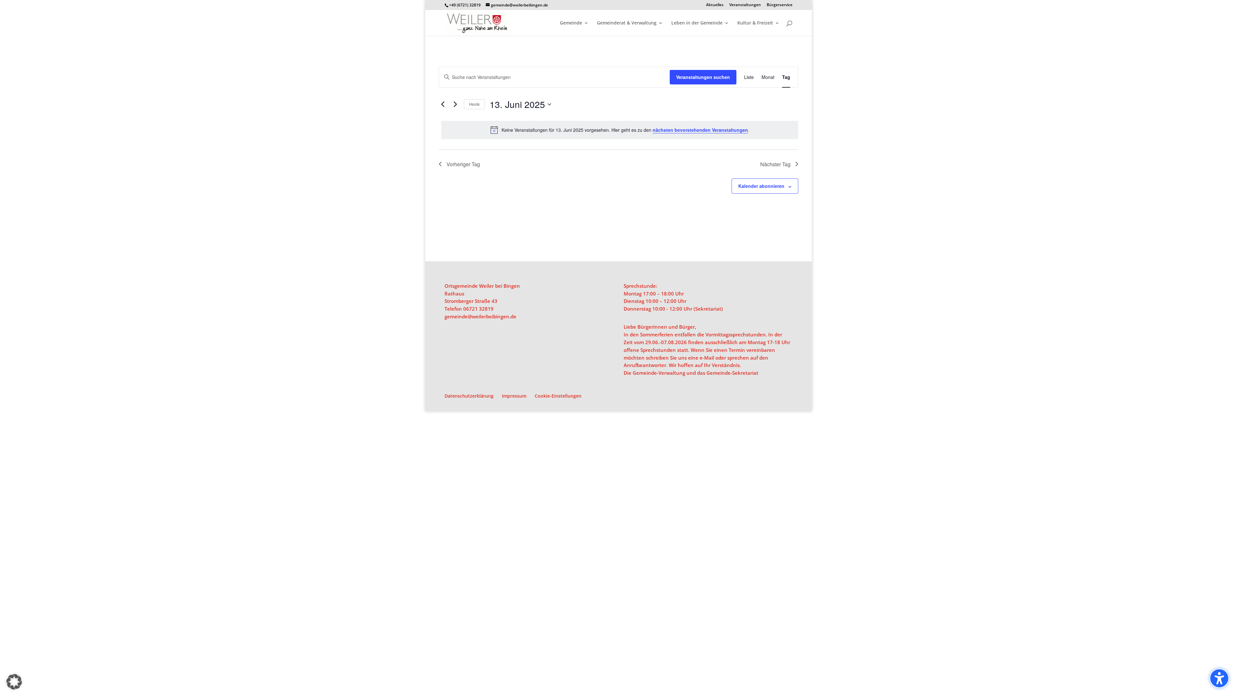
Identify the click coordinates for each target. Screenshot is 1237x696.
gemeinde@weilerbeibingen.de (480, 316)
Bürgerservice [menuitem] (779, 5)
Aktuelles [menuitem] (715, 5)
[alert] (619, 130)
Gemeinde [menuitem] (571, 23)
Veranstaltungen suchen (703, 77)
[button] (14, 682)
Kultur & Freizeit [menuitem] (755, 23)
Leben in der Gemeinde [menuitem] (697, 23)
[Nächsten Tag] (455, 104)
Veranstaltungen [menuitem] (745, 5)
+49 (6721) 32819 (465, 5)
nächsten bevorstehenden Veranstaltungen (700, 130)
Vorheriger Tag (463, 164)
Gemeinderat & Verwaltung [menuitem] (627, 23)
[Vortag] (442, 104)
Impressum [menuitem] (514, 396)
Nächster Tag (775, 164)
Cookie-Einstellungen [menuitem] (558, 396)
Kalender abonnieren (761, 186)
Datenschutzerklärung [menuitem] (469, 396)
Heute (474, 104)
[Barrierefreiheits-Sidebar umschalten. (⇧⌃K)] (1219, 678)
